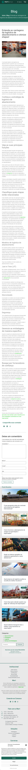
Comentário (5, 443)
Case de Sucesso (9, 635)
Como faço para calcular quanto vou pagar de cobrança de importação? (15, 602)
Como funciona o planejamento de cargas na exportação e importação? (14, 531)
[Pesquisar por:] (9, 644)
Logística (7, 639)
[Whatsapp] (18, 702)
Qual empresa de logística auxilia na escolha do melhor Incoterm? (15, 580)
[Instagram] (13, 702)
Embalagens (8, 637)
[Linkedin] (10, 702)
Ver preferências (14, 765)
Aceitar (14, 758)
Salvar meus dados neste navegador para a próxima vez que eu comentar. (12, 478)
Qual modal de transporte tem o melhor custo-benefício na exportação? (13, 626)
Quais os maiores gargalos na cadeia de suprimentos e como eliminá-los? (13, 556)
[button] (26, 745)
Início (3, 15)
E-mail (4, 466)
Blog (7, 15)
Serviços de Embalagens (11, 640)
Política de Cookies (13, 768)
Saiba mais (21, 687)
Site (3, 471)
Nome (4, 460)
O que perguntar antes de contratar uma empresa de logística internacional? (15, 507)
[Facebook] (15, 702)
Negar (14, 761)
